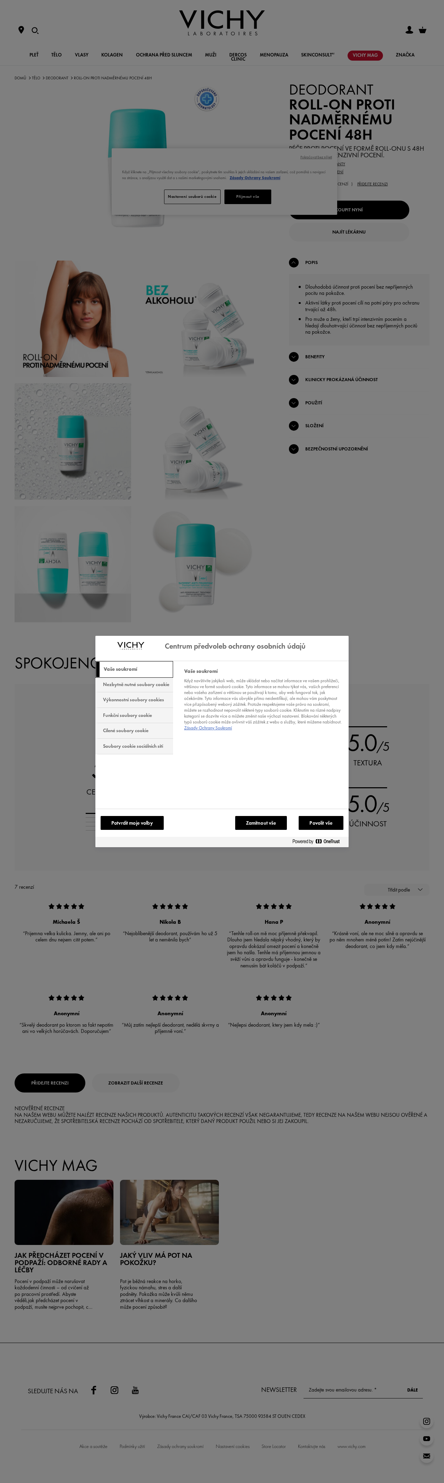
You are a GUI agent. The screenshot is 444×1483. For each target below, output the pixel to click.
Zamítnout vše (261, 823)
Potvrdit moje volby (132, 823)
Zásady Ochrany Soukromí (208, 728)
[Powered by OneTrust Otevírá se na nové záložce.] (318, 841)
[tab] (134, 669)
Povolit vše (321, 823)
